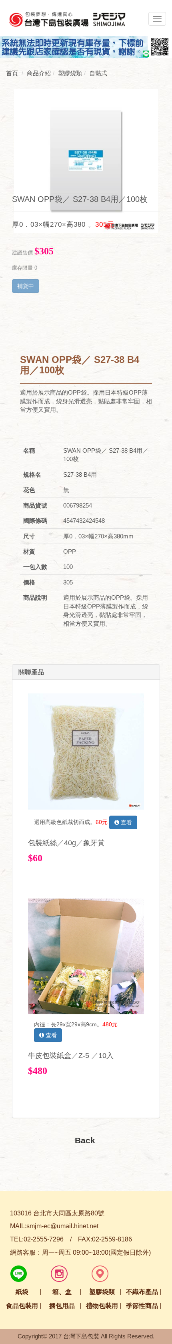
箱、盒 (62, 1291)
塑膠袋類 (102, 1291)
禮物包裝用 (102, 1305)
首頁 (12, 73)
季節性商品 (142, 1305)
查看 (125, 822)
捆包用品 (62, 1305)
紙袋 (22, 1291)
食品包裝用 (22, 1305)
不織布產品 (142, 1291)
